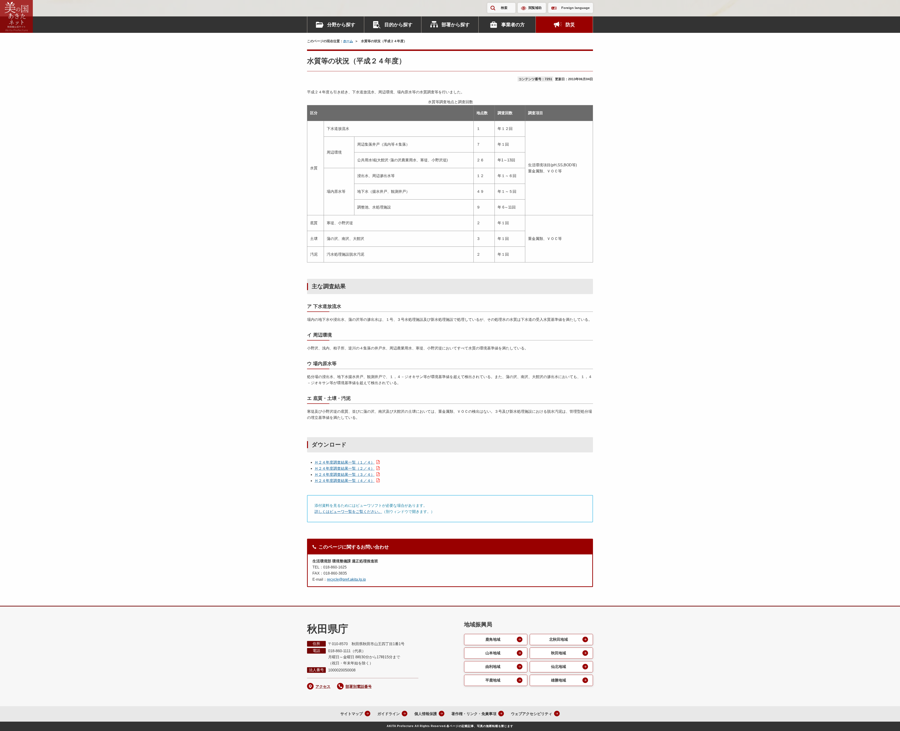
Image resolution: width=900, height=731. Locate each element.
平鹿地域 (492, 680)
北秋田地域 (558, 639)
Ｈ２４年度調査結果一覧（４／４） (345, 481)
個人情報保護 (425, 714)
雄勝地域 (558, 680)
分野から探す (341, 24)
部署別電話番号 (358, 687)
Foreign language (575, 8)
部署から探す (456, 24)
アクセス (322, 687)
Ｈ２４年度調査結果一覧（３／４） (345, 475)
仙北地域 (558, 667)
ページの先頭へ (887, 721)
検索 (504, 8)
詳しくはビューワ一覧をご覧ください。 (348, 512)
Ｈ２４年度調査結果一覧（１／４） (345, 462)
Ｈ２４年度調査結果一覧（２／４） (345, 468)
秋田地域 (558, 653)
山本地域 (492, 653)
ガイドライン (388, 714)
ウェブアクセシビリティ (531, 714)
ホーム (348, 41)
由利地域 (492, 667)
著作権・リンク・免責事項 (473, 714)
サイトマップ (351, 714)
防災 (570, 24)
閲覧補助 (535, 8)
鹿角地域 (492, 639)
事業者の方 (513, 24)
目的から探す (398, 24)
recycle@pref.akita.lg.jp (346, 579)
